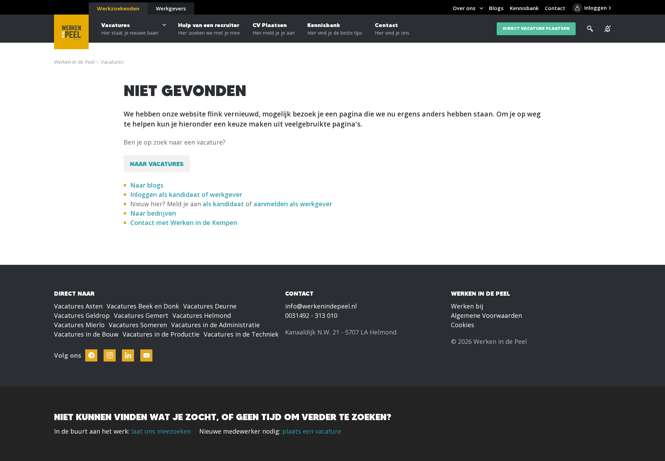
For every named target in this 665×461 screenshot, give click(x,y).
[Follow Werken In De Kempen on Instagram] (110, 355)
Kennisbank (334, 28)
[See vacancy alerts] (607, 28)
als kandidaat (223, 204)
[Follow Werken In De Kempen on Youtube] (146, 355)
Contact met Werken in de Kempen (183, 222)
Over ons (464, 8)
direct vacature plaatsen (536, 28)
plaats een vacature (311, 431)
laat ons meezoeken (161, 431)
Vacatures (129, 28)
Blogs (496, 8)
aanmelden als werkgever (293, 204)
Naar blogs (146, 185)
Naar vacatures (157, 163)
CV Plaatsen (273, 28)
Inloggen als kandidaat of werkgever (186, 194)
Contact (392, 28)
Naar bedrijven (154, 213)
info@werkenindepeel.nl (321, 306)
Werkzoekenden (118, 8)
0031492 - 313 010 (311, 315)
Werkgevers (171, 8)
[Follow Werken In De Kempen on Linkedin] (128, 355)
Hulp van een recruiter (209, 28)
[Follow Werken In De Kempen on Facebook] (91, 355)
